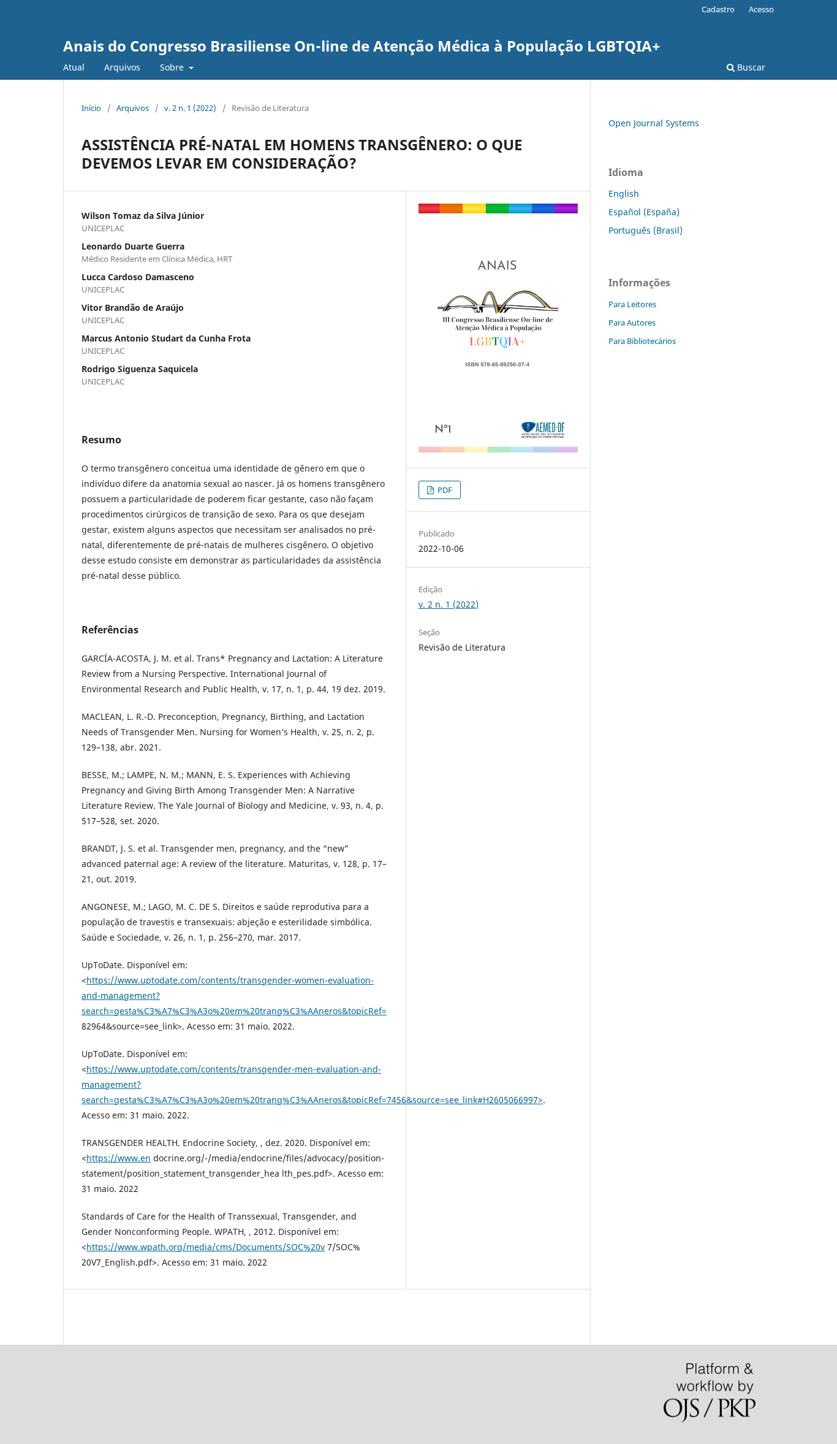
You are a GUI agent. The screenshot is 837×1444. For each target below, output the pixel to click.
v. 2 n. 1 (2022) (190, 107)
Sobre (173, 67)
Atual (74, 67)
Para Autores (632, 322)
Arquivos (122, 67)
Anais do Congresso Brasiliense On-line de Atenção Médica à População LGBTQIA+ (362, 46)
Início (91, 107)
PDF (444, 489)
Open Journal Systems (653, 123)
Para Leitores (632, 304)
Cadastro (718, 9)
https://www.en (118, 1158)
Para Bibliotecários (642, 340)
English (623, 193)
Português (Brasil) (645, 230)
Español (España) (644, 212)
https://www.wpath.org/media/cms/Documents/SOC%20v (205, 1247)
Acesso (761, 9)
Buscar (750, 67)
